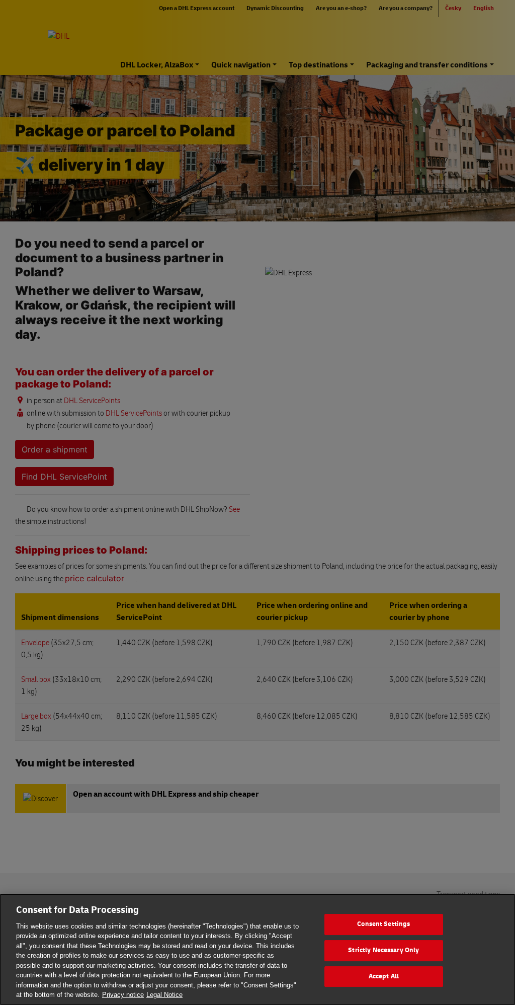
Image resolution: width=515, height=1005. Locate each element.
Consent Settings (383, 924)
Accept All (384, 976)
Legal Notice (164, 994)
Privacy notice (123, 994)
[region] (257, 949)
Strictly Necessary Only (383, 950)
